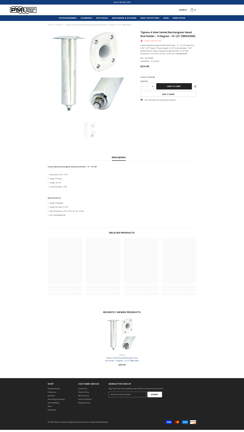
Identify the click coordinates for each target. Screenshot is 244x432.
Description (119, 157)
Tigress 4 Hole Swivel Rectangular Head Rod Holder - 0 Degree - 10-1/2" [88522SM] (122, 359)
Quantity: (144, 81)
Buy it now (168, 94)
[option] (90, 72)
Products (58, 25)
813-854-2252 (125, 2)
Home (50, 25)
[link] (65, 289)
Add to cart (174, 86)
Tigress (122, 355)
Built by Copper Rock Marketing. (95, 422)
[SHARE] (194, 86)
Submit (154, 394)
